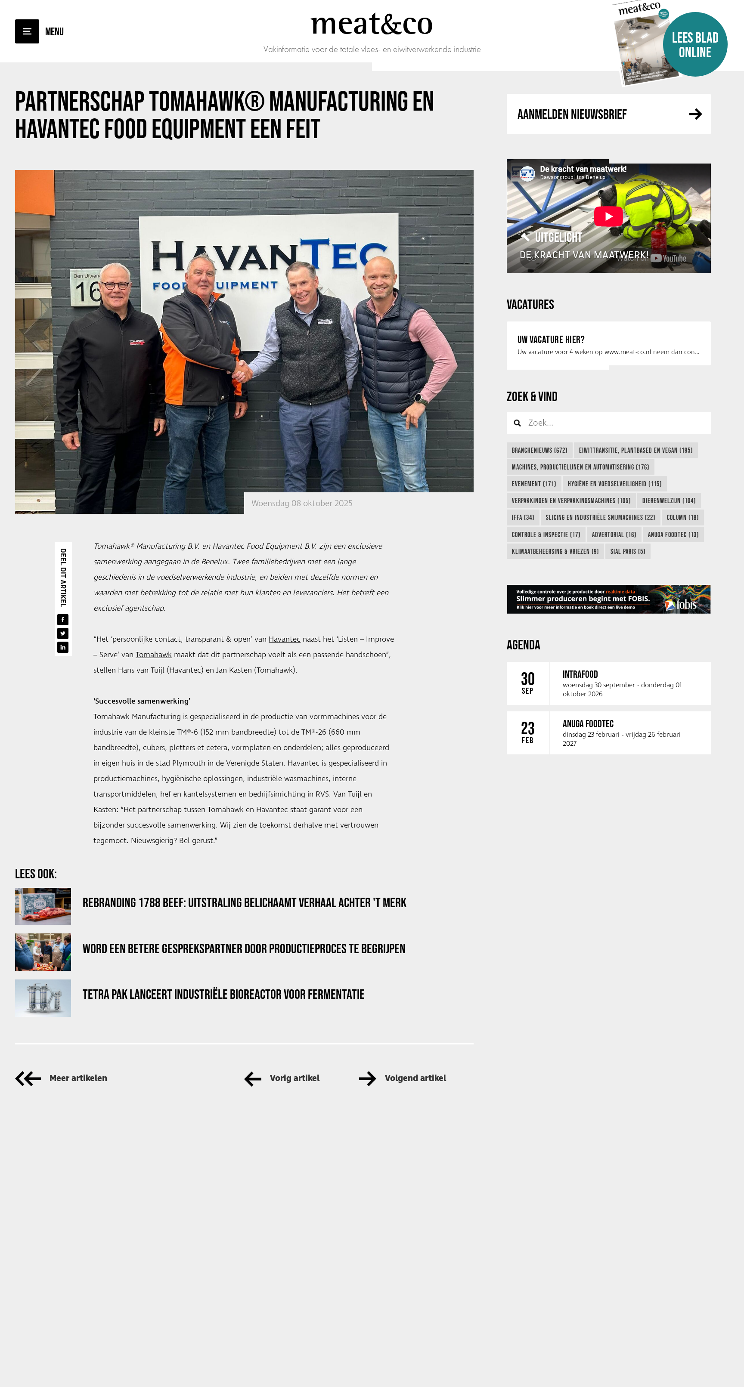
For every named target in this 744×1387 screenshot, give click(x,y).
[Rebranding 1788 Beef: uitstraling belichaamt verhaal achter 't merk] (43, 906)
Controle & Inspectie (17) (546, 534)
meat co (372, 22)
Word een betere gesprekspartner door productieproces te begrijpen (244, 948)
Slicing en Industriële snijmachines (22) (600, 517)
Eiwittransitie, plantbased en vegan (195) (636, 450)
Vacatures (530, 304)
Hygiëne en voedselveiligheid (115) (615, 484)
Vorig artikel (294, 1078)
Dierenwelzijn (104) (669, 500)
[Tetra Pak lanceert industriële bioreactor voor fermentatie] (43, 998)
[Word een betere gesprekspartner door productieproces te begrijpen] (43, 952)
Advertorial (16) (614, 534)
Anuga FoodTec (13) (673, 534)
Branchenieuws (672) (539, 450)
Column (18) (683, 517)
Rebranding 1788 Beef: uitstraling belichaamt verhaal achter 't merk (244, 902)
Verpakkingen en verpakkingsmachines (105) (571, 500)
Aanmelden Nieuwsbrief (572, 113)
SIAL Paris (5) (628, 551)
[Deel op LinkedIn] (62, 647)
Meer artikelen (78, 1078)
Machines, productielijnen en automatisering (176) (580, 467)
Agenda (523, 644)
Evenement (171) (534, 484)
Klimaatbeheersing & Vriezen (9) (555, 551)
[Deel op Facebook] (62, 619)
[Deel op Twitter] (62, 633)
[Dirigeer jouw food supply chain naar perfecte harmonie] (609, 599)
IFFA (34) (523, 517)
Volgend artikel (415, 1078)
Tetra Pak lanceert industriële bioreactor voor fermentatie (224, 993)
